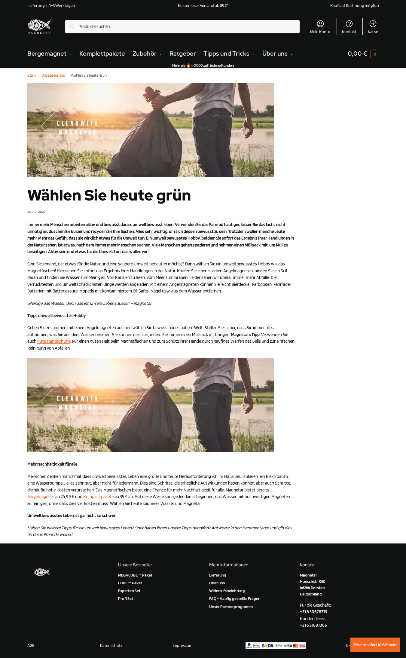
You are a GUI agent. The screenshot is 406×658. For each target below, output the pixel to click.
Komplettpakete (98, 496)
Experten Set (129, 590)
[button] (363, 53)
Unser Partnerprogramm (231, 606)
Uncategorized (53, 75)
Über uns (217, 582)
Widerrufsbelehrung (227, 590)
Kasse (373, 31)
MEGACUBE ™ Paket (135, 575)
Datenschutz (111, 645)
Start (31, 75)
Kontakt (349, 31)
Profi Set (125, 598)
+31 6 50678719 (313, 611)
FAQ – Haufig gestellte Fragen (235, 598)
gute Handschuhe (53, 341)
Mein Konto (320, 31)
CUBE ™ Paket (130, 582)
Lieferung (217, 575)
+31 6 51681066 (313, 625)
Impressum (182, 645)
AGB (31, 645)
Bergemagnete (40, 496)
